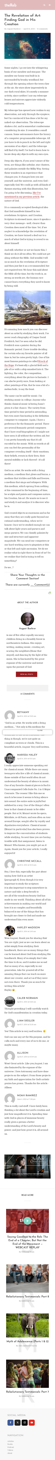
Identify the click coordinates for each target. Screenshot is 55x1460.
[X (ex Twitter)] (18, 1423)
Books (10, 1444)
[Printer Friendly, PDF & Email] (49, 593)
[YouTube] (32, 1423)
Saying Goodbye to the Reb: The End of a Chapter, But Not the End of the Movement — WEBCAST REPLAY (27, 1242)
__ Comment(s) (40, 585)
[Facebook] (10, 1423)
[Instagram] (25, 1423)
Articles (10, 1441)
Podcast (10, 1447)
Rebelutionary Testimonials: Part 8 (27, 1296)
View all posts (26, 674)
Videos (10, 1450)
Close (40, 730)
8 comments (42, 29)
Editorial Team (28, 1252)
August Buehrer (14, 29)
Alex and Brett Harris (28, 1346)
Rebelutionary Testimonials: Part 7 (27, 1392)
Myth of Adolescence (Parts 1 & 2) (28, 1341)
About (9, 1453)
